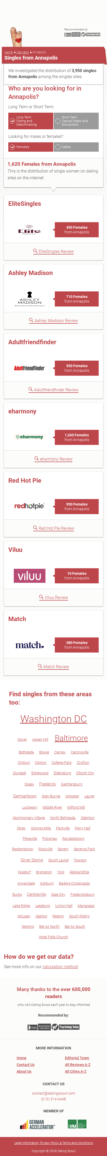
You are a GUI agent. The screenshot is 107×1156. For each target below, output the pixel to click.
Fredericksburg (82, 894)
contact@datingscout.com (53, 1093)
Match (17, 619)
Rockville (45, 849)
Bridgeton (44, 872)
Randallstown (73, 838)
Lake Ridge (21, 906)
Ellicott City (85, 773)
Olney (21, 828)
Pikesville (30, 838)
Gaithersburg (71, 784)
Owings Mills (41, 828)
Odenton (88, 818)
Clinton (40, 763)
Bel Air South (75, 926)
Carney (60, 752)
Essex (29, 784)
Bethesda (26, 752)
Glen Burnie (51, 796)
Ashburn (47, 883)
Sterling (28, 926)
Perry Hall (82, 828)
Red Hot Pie (24, 480)
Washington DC (53, 719)
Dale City (58, 894)
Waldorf (24, 872)
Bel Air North (49, 926)
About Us (24, 1071)
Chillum (24, 763)
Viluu (15, 549)
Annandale (26, 883)
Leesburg (42, 906)
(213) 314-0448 (53, 1099)
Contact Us (26, 1065)
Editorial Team (77, 1058)
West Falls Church (53, 937)
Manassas (86, 906)
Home (8, 52)
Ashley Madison (30, 273)
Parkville (63, 828)
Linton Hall (63, 906)
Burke (17, 894)
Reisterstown (22, 849)
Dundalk (19, 773)
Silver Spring (32, 860)
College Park (62, 763)
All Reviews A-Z (77, 1065)
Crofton (83, 763)
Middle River (52, 807)
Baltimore (71, 738)
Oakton (41, 916)
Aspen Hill (40, 739)
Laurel (89, 796)
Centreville (36, 894)
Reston (58, 916)
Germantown (25, 796)
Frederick (47, 784)
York (60, 872)
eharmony (22, 411)
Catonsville (80, 752)
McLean (24, 916)
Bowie (44, 752)
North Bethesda (63, 818)
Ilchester (72, 796)
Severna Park (84, 849)
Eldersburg (62, 773)
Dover (22, 739)
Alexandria (79, 872)
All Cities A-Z (75, 1071)
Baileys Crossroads (74, 883)
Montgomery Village (29, 818)
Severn (63, 849)
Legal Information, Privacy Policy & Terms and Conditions (53, 1143)
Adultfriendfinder (32, 342)
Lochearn (29, 807)
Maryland (22, 52)
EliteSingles (24, 203)
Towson (80, 860)
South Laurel (58, 860)
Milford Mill (76, 807)
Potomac (49, 838)
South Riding (79, 916)
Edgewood (40, 773)
